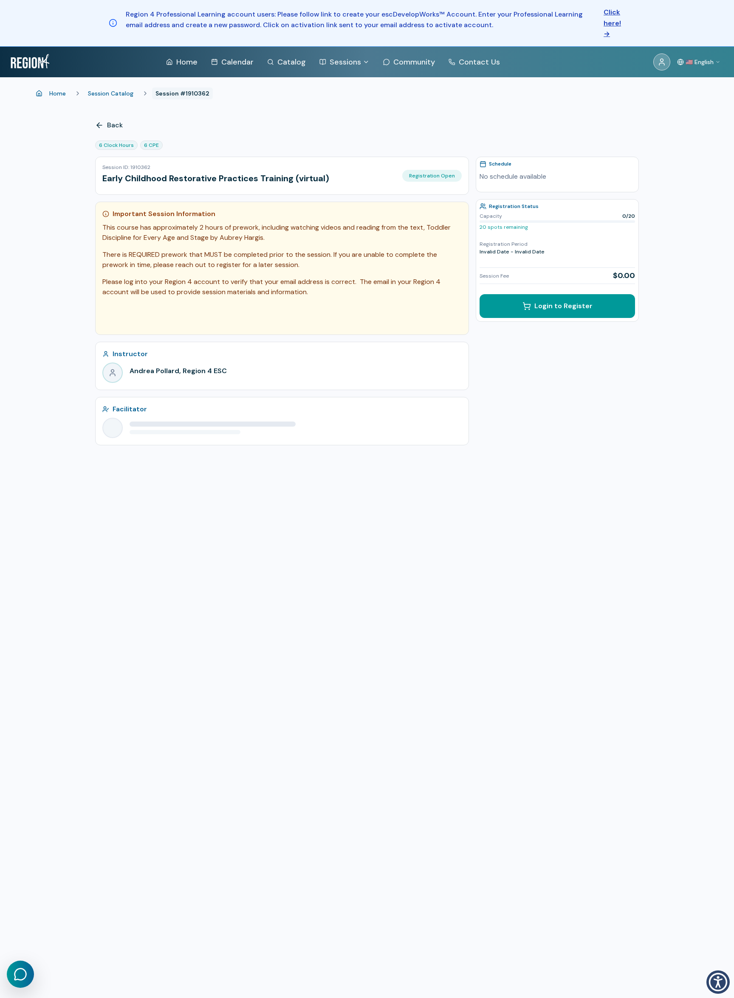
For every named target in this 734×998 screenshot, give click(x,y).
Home (57, 93)
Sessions (345, 62)
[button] (718, 982)
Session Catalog (110, 93)
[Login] (661, 61)
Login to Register (563, 305)
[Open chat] (20, 974)
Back (115, 125)
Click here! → (612, 23)
